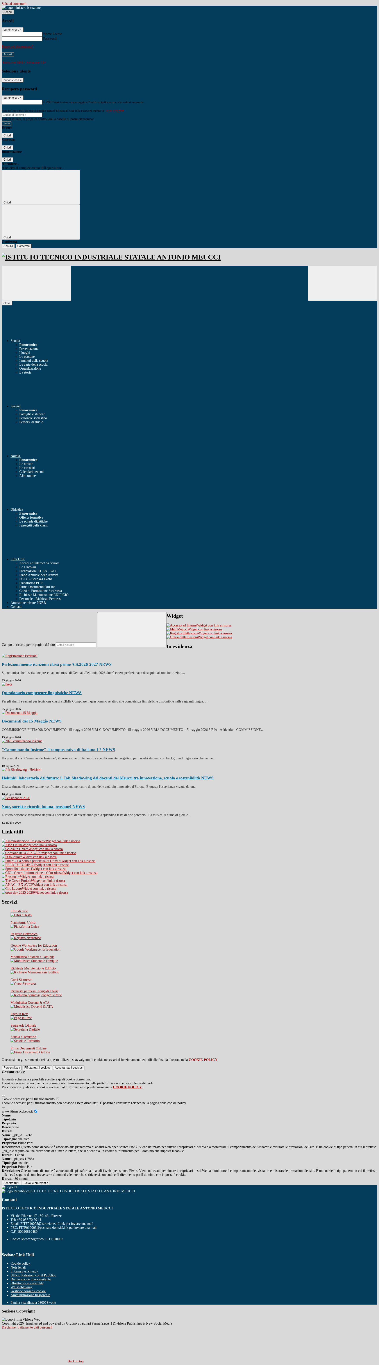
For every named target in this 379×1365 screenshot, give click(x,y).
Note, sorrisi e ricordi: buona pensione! (43, 806)
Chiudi (7, 135)
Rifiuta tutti (37, 1067)
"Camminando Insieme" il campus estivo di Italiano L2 (58, 749)
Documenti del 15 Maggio (32, 721)
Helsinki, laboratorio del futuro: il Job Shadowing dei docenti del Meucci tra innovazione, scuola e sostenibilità (108, 778)
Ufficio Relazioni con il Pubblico (33, 1275)
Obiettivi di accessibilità (27, 1283)
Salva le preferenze (35, 1183)
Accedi (8, 12)
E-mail (47, 102)
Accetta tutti (69, 1067)
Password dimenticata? (17, 46)
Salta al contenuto (14, 3)
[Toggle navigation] (36, 283)
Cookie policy (20, 1263)
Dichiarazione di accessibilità (31, 1279)
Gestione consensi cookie (28, 1291)
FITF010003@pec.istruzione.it (58, 1227)
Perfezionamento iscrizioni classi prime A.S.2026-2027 (57, 664)
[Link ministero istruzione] (21, 7)
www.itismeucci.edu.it (18, 1111)
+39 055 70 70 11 (29, 1220)
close (7, 303)
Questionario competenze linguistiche (42, 692)
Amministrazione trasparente (30, 1295)
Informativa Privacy (24, 1271)
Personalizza (12, 1067)
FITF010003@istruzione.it (56, 1223)
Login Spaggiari (114, 110)
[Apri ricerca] (342, 283)
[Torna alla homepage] (189, 257)
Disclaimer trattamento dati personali (27, 1327)
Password (50, 38)
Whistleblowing (21, 1287)
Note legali (18, 1267)
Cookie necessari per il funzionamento (28, 1099)
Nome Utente (52, 34)
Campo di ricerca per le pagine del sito (28, 644)
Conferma (23, 246)
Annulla (8, 246)
